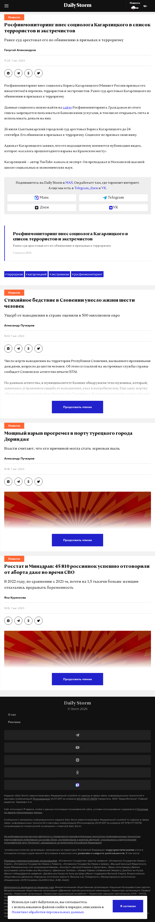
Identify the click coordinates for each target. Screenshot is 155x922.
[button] (6, 7)
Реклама (14, 722)
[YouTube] (77, 748)
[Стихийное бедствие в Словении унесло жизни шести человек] (8, 349)
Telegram (81, 188)
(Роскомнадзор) (41, 798)
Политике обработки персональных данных (48, 912)
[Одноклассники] (77, 772)
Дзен (94, 188)
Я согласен (128, 906)
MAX (69, 183)
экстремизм (59, 274)
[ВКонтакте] (77, 760)
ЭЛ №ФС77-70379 (87, 798)
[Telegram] (77, 735)
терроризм (14, 274)
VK (103, 188)
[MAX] (77, 785)
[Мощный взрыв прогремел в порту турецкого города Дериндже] (8, 482)
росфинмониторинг (87, 274)
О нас (12, 714)
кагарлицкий (36, 274)
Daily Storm (77, 5)
